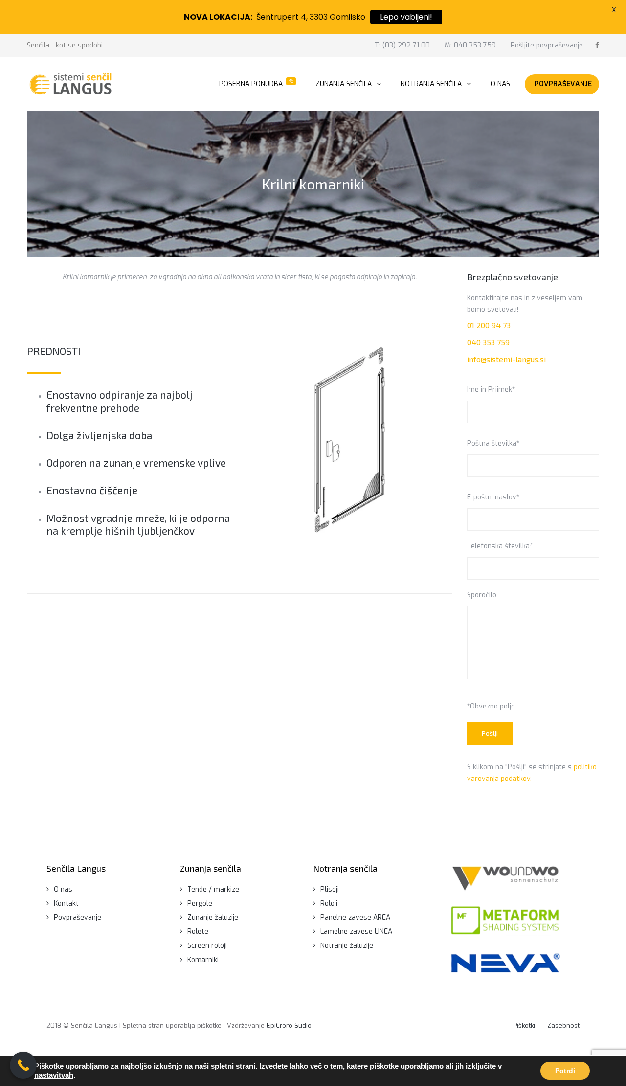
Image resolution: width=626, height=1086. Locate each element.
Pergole (199, 903)
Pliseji (329, 889)
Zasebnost (563, 1025)
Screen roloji (207, 945)
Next (424, 439)
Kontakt (66, 903)
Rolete (197, 931)
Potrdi (565, 1071)
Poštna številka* (493, 443)
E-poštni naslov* (493, 497)
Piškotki (524, 1025)
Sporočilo (481, 595)
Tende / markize (213, 889)
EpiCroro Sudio (289, 1025)
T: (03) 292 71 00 (402, 45)
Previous (275, 439)
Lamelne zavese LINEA (356, 931)
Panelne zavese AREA (355, 917)
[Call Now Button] (23, 1065)
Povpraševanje (77, 917)
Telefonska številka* (500, 546)
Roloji (328, 903)
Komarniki (203, 960)
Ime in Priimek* (491, 389)
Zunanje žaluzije (212, 917)
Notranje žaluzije (346, 945)
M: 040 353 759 (470, 45)
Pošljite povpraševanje (547, 45)
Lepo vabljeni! (406, 17)
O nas (63, 889)
